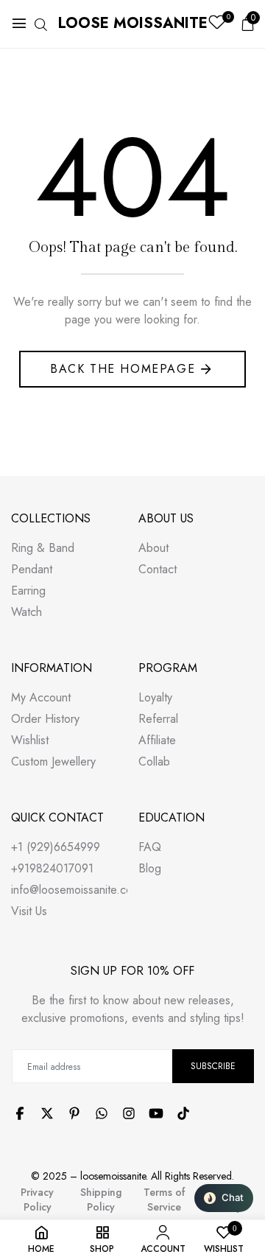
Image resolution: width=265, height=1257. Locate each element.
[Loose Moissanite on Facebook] (20, 1113)
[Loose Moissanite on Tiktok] (183, 1113)
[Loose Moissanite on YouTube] (156, 1113)
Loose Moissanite (133, 23)
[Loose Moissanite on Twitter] (47, 1113)
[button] (223, 1198)
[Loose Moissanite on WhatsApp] (101, 1113)
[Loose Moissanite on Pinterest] (74, 1113)
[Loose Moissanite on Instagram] (129, 1113)
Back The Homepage (122, 368)
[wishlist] (216, 24)
